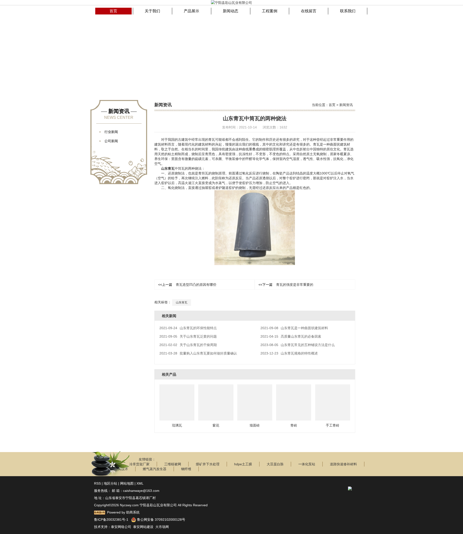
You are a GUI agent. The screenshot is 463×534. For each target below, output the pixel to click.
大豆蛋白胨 (275, 464)
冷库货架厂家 (139, 464)
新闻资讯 (346, 105)
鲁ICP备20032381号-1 (111, 519)
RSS (97, 483)
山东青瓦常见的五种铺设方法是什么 (297, 345)
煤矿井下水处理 (207, 464)
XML (139, 483)
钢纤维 (186, 469)
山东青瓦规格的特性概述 (289, 353)
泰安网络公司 (121, 527)
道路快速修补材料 (343, 464)
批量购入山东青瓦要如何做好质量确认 (198, 353)
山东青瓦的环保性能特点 (188, 328)
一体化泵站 (306, 464)
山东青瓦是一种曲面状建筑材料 (294, 328)
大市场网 (162, 527)
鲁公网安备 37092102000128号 (160, 519)
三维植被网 (172, 464)
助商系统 (133, 512)
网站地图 (127, 483)
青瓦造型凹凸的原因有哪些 (187, 285)
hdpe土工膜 (243, 464)
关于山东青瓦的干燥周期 (188, 345)
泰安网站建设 (143, 527)
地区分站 (110, 483)
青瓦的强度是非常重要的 (286, 285)
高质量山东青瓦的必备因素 (290, 336)
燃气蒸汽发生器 (154, 469)
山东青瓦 (168, 168)
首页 (332, 105)
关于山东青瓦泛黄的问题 (188, 336)
